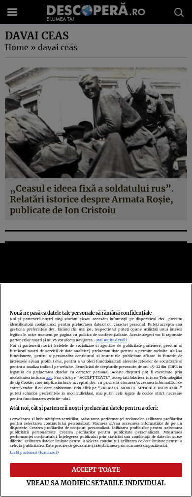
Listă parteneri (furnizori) (34, 452)
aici (49, 377)
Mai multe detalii (111, 340)
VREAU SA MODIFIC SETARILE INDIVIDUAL (96, 483)
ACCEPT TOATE (96, 469)
